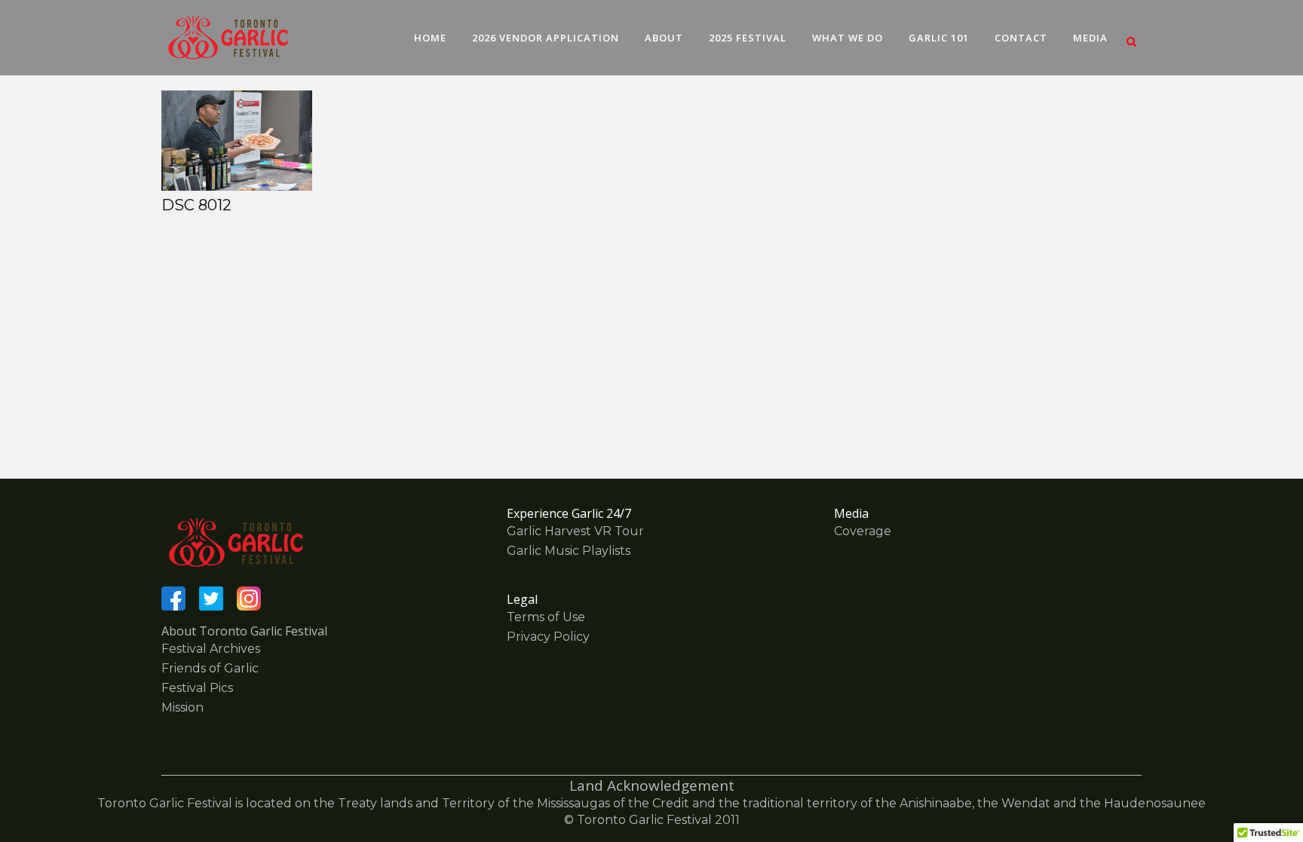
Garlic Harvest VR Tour (575, 531)
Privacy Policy (548, 636)
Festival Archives (210, 648)
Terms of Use (546, 617)
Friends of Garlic (210, 668)
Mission (182, 707)
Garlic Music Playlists (568, 550)
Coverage (862, 531)
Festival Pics (197, 688)
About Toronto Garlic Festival (244, 631)
